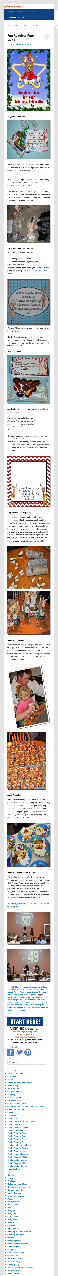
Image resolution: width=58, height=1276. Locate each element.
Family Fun (11, 989)
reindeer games (30, 994)
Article (10, 1079)
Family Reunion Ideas (22, 992)
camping (11, 1094)
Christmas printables (15, 999)
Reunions (20, 11)
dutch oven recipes (15, 1109)
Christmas (11, 997)
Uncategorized (13, 1270)
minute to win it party (36, 999)
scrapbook (12, 1249)
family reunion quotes (17, 1160)
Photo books (13, 1222)
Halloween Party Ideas (17, 1183)
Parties (31, 11)
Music (10, 1198)
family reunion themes (17, 1166)
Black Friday (12, 1085)
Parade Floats (13, 1204)
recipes (10, 1237)
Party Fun (11, 1213)
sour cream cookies (16, 1252)
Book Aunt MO (13, 1088)
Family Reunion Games (17, 1148)
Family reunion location (17, 1154)
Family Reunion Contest (17, 1127)
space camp (12, 1255)
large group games (15, 1195)
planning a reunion (15, 1234)
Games (35, 992)
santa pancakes (38, 1007)
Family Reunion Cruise (17, 1133)
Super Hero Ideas (15, 1258)
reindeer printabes (24, 1007)
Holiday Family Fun (15, 994)
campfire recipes (14, 1091)
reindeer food (28, 1002)
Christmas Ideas (21, 987)
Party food (11, 1210)
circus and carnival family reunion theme (25, 1106)
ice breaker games (15, 1192)
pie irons (11, 1225)
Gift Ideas (42, 992)
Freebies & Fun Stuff (16, 17)
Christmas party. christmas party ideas (32, 997)
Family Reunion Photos (17, 1157)
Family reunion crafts (16, 1130)
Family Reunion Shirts (17, 1163)
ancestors (11, 1076)
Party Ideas (12, 1219)
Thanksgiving (13, 1264)
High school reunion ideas (19, 1186)
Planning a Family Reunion (19, 1231)
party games (12, 1216)
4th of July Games (15, 1073)
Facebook (11, 1115)
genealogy (11, 1177)
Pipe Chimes (13, 1228)
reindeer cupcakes (15, 1002)
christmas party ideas (38, 987)
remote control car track (17, 1243)
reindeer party (26, 1004)
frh (26, 999)
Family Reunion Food (16, 1139)
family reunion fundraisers (19, 1145)
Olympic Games (14, 1201)
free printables (13, 1169)
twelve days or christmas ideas (20, 1267)
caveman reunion (15, 1097)
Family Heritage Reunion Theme (21, 1121)
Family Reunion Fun (25, 989)
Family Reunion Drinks (17, 1136)
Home (10, 11)
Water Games (13, 1273)
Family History (13, 1124)
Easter (10, 1112)
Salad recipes (13, 1246)
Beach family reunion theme (19, 1082)
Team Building (13, 1261)
